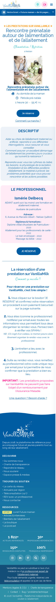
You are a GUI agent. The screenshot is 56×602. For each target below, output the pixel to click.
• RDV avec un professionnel (17, 497)
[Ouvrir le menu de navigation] (51, 4)
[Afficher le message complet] (53, 11)
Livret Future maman (19, 512)
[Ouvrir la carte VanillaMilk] (37, 4)
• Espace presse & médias (16, 474)
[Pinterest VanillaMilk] (28, 558)
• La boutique (9, 522)
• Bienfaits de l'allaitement (16, 519)
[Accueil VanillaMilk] (18, 429)
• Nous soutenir (10, 471)
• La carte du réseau (13, 486)
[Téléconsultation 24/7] (44, 4)
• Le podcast (9, 526)
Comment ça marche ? (28, 120)
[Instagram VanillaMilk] (12, 558)
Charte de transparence (42, 588)
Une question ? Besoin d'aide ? (28, 398)
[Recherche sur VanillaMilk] (36, 558)
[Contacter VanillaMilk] (43, 558)
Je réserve (28, 113)
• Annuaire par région (13, 490)
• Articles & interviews (13, 515)
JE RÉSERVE (28, 251)
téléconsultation (12, 581)
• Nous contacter (11, 500)
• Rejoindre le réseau (13, 468)
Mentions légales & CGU (15, 588)
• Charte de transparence (15, 464)
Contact (14, 592)
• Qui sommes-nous (12, 461)
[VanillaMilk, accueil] (11, 4)
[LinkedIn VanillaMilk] (20, 558)
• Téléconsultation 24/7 (14, 493)
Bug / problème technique (35, 592)
